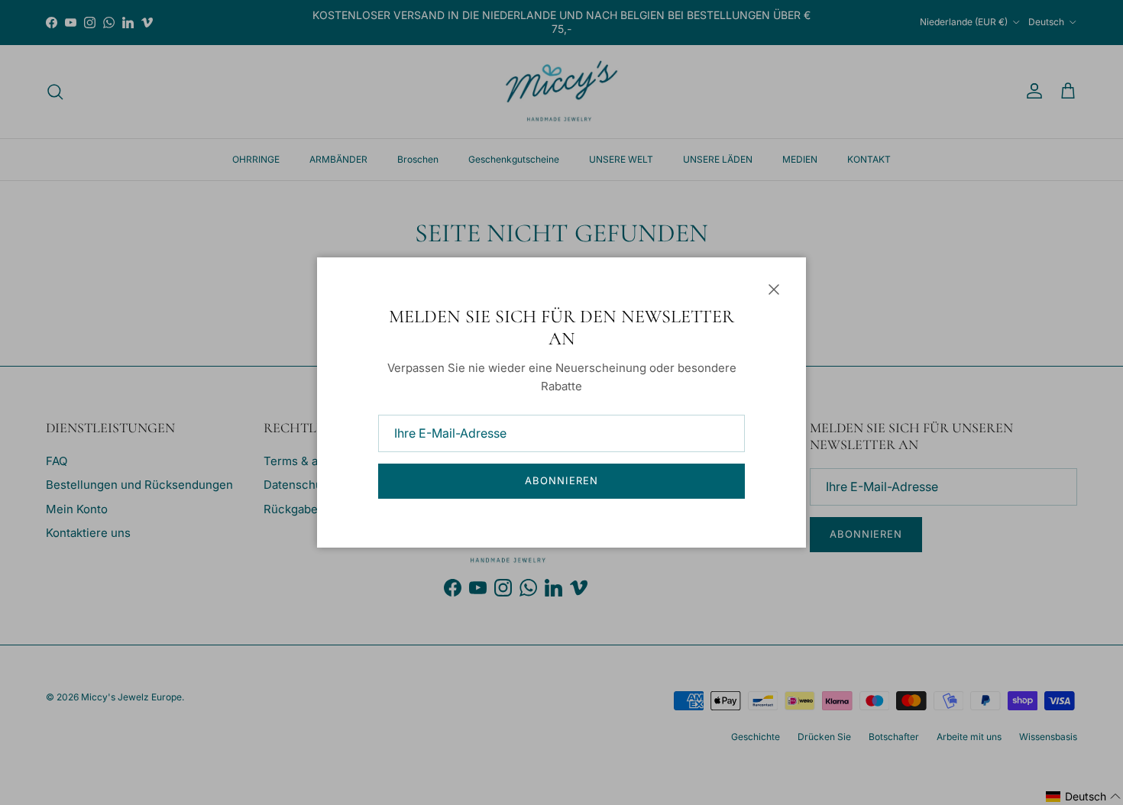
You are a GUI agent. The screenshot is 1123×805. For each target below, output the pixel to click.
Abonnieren (561, 480)
